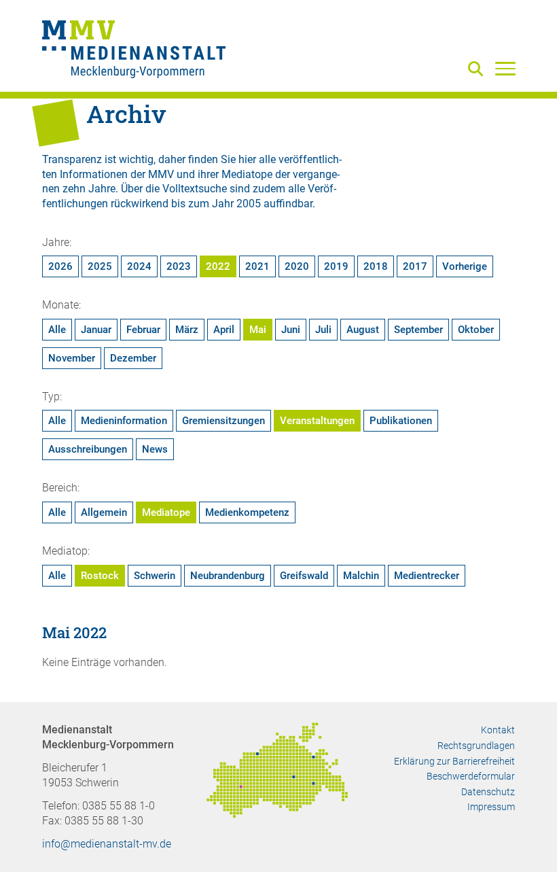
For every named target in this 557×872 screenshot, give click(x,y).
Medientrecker (426, 576)
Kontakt (498, 730)
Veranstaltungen (317, 421)
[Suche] (478, 69)
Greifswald (304, 576)
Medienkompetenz (247, 512)
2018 (375, 266)
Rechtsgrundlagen (476, 745)
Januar (96, 330)
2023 (178, 266)
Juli (323, 330)
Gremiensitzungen (223, 421)
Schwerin (154, 576)
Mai (257, 330)
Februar (143, 330)
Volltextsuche (194, 188)
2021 (257, 266)
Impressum (491, 806)
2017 (415, 266)
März (186, 330)
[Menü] (505, 68)
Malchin (361, 576)
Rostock (100, 576)
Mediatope (166, 512)
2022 (218, 266)
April (223, 330)
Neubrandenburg (227, 576)
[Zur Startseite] (134, 51)
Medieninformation (124, 421)
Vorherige (464, 266)
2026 (60, 266)
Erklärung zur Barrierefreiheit (454, 761)
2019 (336, 266)
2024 (139, 266)
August (362, 330)
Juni (290, 330)
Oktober (476, 330)
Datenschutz (488, 791)
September (418, 330)
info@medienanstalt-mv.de (106, 843)
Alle (57, 330)
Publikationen (401, 421)
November (71, 358)
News (155, 449)
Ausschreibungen (87, 449)
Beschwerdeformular (471, 776)
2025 (100, 266)
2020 (297, 266)
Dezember (133, 358)
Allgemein (104, 512)
